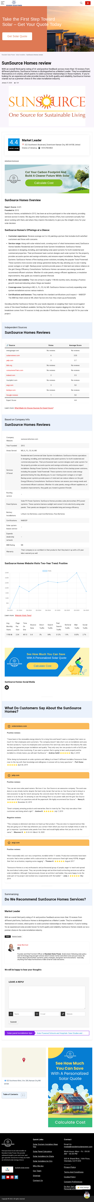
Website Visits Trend (23, 615)
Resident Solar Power (8, 55)
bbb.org (9, 365)
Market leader (17, 936)
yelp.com (9, 360)
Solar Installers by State (43, 1156)
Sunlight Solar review (22, 1167)
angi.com (9, 385)
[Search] (81, 3)
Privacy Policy (70, 1167)
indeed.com (10, 375)
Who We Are (38, 1166)
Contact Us (38, 1180)
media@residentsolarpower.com (78, 1146)
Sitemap (36, 1175)
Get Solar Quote (88, 3)
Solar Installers (20, 55)
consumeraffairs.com (14, 370)
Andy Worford (22, 945)
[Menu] (3, 3)
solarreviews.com (13, 355)
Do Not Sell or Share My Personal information (74, 1187)
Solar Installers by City (42, 1161)
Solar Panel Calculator (42, 1151)
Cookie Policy (70, 1177)
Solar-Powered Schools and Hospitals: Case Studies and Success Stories (60, 1033)
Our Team (37, 1171)
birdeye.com (11, 390)
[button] (23, 1060)
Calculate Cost (43, 183)
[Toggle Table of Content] (21, 1095)
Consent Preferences (73, 1182)
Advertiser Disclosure (12, 161)
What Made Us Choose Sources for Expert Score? (34, 408)
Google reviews (12, 395)
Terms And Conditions (73, 1172)
